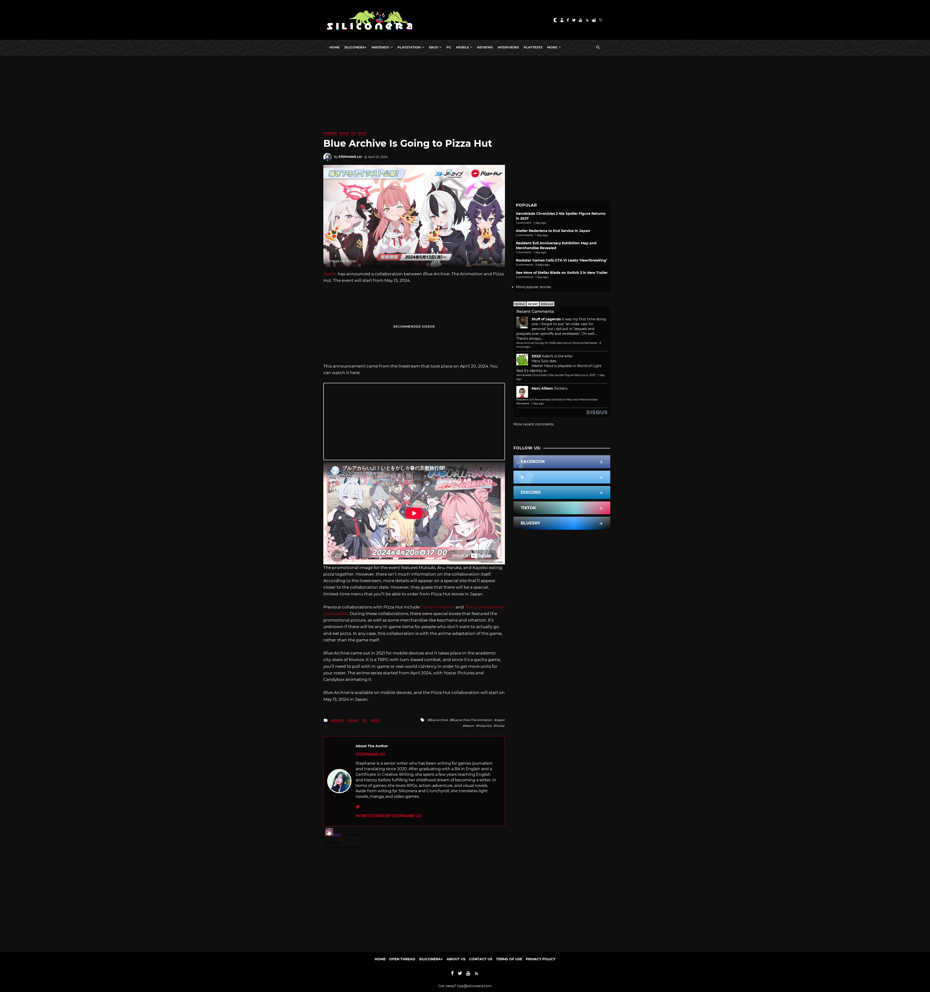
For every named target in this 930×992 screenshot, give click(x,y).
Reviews (485, 47)
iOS (353, 133)
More (552, 47)
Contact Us (480, 959)
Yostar (500, 726)
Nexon (330, 273)
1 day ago (537, 403)
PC (448, 47)
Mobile (462, 47)
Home (334, 47)
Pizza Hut (485, 726)
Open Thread (402, 959)
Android (330, 133)
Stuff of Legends (546, 319)
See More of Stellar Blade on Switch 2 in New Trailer (562, 272)
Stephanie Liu (350, 157)
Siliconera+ (355, 47)
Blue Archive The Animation (472, 720)
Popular (547, 304)
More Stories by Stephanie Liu (389, 816)
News (362, 133)
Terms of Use (509, 959)
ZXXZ (536, 356)
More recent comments (533, 424)
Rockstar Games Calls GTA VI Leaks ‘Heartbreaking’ (561, 260)
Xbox (433, 47)
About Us (456, 959)
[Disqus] (414, 886)
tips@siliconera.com (474, 986)
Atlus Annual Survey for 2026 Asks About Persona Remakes (556, 343)
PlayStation (408, 47)
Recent (533, 304)
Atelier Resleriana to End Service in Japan (553, 231)
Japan (500, 720)
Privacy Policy (540, 959)
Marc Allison (542, 388)
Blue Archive (438, 720)
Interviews (508, 47)
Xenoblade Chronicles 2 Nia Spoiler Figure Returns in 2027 (556, 375)
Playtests (533, 47)
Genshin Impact (438, 607)
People (520, 304)
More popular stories (533, 287)
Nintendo (380, 47)
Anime (344, 133)
